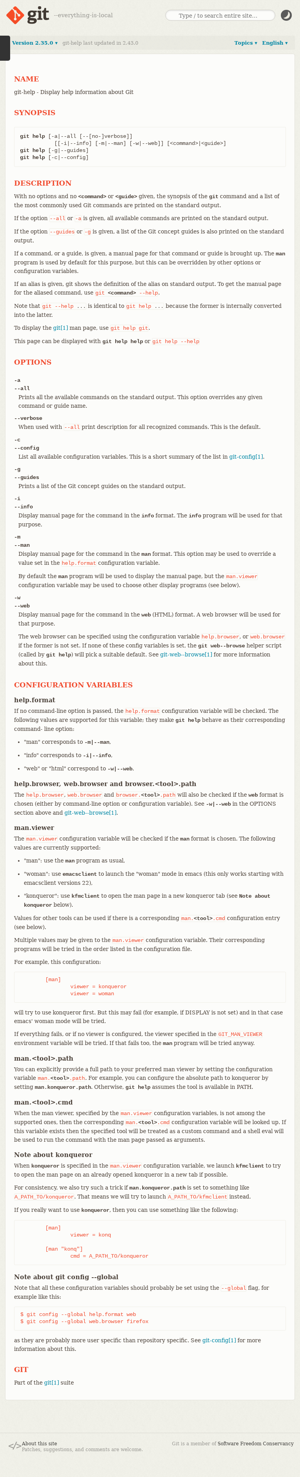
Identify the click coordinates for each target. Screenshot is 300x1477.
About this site (39, 1443)
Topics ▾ (245, 43)
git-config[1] (246, 457)
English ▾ (275, 43)
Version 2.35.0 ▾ (35, 43)
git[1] (60, 328)
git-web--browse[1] (186, 654)
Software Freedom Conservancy (256, 1443)
